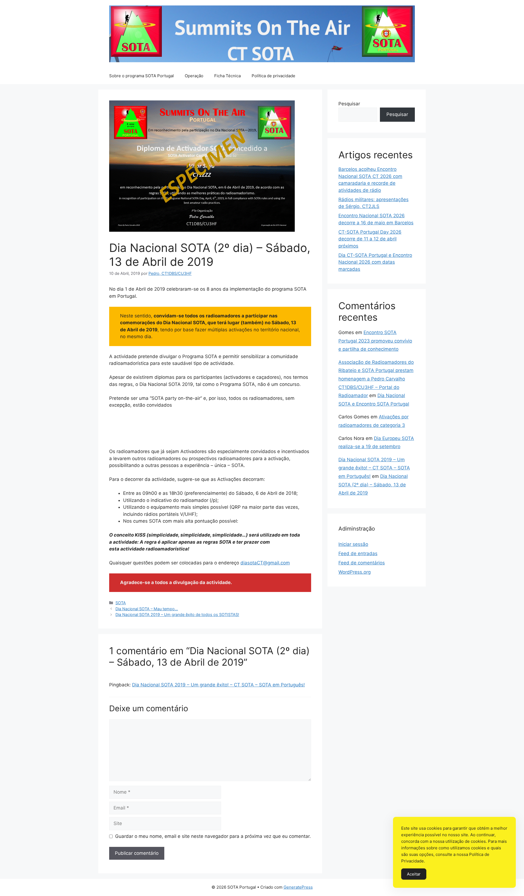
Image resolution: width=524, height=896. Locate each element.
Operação (194, 75)
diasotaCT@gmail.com (265, 562)
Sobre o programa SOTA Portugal (141, 75)
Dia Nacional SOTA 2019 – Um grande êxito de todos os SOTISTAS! (177, 614)
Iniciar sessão (353, 544)
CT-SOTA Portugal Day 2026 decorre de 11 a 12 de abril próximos (369, 239)
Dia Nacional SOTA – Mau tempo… (146, 608)
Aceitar (414, 874)
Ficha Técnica (227, 75)
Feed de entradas (357, 553)
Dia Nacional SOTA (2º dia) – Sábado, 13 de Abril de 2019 (373, 485)
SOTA (120, 602)
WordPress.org (354, 572)
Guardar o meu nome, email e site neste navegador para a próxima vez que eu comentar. (213, 836)
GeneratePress (298, 887)
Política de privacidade (273, 75)
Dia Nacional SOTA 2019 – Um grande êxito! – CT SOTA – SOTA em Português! (218, 684)
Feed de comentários (361, 562)
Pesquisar (349, 103)
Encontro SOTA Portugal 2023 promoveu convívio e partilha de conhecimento (375, 341)
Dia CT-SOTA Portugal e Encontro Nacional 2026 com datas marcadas (375, 262)
